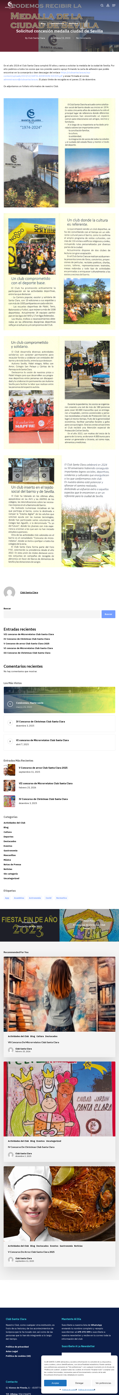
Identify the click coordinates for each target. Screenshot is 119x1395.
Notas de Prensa (12, 864)
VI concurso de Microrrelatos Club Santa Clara (28, 648)
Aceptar (55, 1383)
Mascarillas (10, 855)
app (7, 898)
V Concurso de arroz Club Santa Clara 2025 (26, 643)
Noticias (73, 23)
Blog (43, 23)
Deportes (8, 836)
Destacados (57, 23)
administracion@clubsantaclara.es (21, 79)
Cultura (8, 832)
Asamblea (19, 898)
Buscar (7, 608)
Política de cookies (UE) (18, 1356)
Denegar (79, 1383)
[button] (113, 5)
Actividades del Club (14, 822)
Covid (48, 898)
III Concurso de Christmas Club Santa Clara (27, 652)
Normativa (61, 898)
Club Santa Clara (36, 38)
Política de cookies (69, 1389)
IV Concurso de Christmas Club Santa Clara (27, 639)
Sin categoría (11, 873)
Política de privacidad (86, 1389)
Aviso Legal (12, 1351)
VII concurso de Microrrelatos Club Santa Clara (29, 634)
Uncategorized (11, 878)
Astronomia (35, 898)
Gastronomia (10, 850)
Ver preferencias (103, 1383)
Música (7, 859)
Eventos (8, 846)
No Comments (83, 38)
